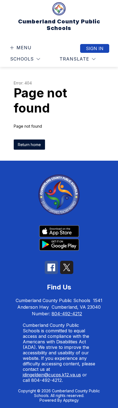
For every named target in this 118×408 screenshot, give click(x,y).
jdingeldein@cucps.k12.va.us (52, 374)
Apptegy (71, 400)
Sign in (94, 48)
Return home (29, 144)
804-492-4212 (67, 313)
